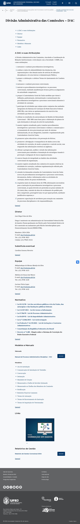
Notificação (21, 389)
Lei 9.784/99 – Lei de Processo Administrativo (34, 313)
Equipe (19, 37)
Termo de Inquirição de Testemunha (30, 403)
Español (48, 4)
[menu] (17, 205)
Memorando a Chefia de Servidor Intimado (32, 383)
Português (48, 2)
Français (54, 4)
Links (19, 47)
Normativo (21, 40)
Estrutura (12, 10)
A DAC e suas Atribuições (26, 30)
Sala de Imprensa (8, 472)
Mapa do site (45, 477)
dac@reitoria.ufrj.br (28, 235)
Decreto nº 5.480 (23, 332)
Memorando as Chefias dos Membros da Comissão (35, 386)
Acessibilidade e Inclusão (10, 477)
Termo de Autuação (24, 396)
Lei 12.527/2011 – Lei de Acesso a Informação (34, 310)
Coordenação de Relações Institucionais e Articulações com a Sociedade (35, 10)
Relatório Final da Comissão (27, 393)
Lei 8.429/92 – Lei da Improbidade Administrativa (36, 316)
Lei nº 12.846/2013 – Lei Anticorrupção (32, 320)
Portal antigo (45, 479)
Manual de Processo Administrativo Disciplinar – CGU (33, 357)
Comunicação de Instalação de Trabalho (31, 370)
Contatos (44, 472)
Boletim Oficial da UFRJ (9, 474)
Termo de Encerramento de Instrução (30, 399)
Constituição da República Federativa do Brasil (35, 329)
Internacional (45, 474)
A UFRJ (6, 10)
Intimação (21, 376)
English (55, 2)
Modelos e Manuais (24, 43)
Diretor (19, 34)
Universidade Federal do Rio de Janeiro (17, 521)
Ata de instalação (23, 367)
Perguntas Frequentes (9, 479)
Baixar (61, 356)
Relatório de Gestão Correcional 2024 (28, 454)
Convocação (21, 373)
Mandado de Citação (24, 380)
